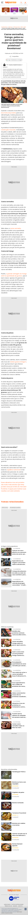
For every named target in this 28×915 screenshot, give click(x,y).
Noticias (10, 27)
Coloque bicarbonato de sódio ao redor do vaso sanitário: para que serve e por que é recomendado (19, 573)
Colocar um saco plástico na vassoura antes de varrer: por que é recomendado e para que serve (19, 552)
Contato (20, 906)
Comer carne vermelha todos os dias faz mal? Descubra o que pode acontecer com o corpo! (19, 726)
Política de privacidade (17, 904)
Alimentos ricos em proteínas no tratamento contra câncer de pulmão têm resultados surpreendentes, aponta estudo (18, 705)
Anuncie (15, 906)
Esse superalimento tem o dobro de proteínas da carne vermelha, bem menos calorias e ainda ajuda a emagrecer (19, 684)
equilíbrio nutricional (13, 470)
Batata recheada (18, 803)
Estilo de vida (17, 27)
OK (25, 909)
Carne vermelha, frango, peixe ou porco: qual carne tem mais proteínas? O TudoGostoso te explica (19, 643)
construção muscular (8, 130)
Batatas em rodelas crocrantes (18, 824)
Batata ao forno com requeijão (19, 783)
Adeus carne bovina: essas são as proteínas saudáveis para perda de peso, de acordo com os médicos (19, 695)
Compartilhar (15, 56)
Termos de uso (8, 906)
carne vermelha (15, 228)
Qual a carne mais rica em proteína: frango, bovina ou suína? (18, 653)
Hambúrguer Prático (18, 772)
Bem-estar (23, 27)
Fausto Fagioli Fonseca (15, 64)
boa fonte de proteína (8, 113)
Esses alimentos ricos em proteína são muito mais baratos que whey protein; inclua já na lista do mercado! (14, 485)
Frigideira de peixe (18, 792)
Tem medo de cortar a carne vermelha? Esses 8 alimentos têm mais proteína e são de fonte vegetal (19, 674)
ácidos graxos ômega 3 (18, 362)
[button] (25, 11)
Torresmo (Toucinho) (19, 813)
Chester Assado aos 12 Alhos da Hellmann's (19, 834)
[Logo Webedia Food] (14, 898)
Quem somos (7, 904)
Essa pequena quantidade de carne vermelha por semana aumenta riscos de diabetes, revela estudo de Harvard (19, 664)
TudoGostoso (4, 27)
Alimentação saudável (15, 507)
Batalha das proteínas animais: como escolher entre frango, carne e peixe (19, 633)
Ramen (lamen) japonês (17, 845)
